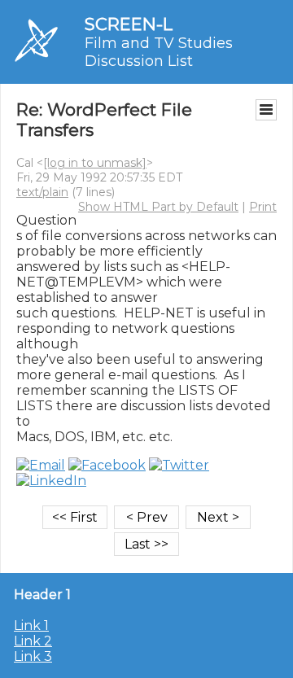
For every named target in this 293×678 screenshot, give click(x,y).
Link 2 (33, 641)
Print (263, 206)
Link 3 (33, 656)
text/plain (42, 192)
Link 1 (31, 625)
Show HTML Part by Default (158, 206)
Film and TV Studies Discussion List (159, 52)
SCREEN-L (129, 24)
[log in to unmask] (94, 162)
